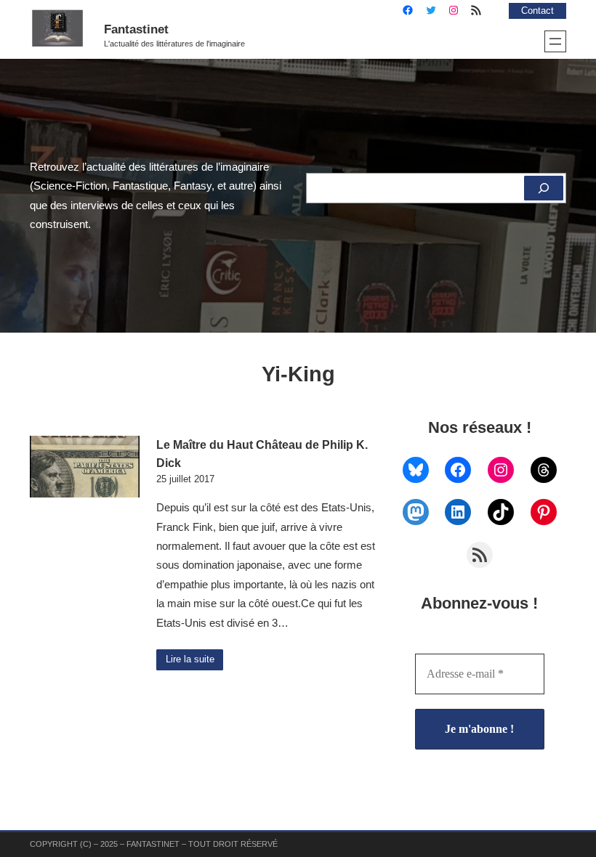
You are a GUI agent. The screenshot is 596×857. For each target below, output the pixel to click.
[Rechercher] (543, 188)
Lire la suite (190, 659)
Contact (537, 11)
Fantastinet (136, 29)
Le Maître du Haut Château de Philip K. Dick (262, 453)
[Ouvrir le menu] (555, 41)
